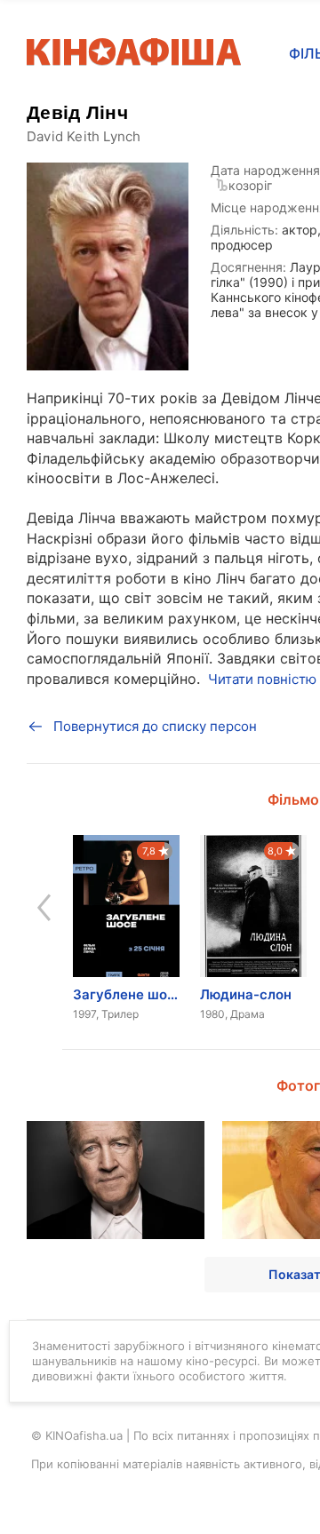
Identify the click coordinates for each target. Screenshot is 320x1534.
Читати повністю (262, 679)
